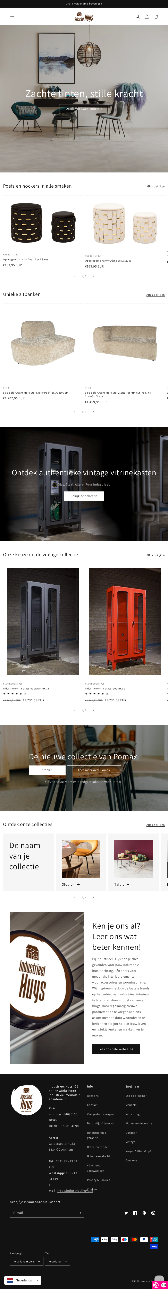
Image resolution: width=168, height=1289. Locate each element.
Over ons (93, 1096)
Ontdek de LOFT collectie (84, 109)
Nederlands (55, 1261)
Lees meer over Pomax (94, 770)
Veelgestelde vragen (100, 1114)
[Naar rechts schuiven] (93, 276)
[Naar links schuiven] (74, 276)
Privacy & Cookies (98, 1180)
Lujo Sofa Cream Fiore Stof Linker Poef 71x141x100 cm (35, 392)
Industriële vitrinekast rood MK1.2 (105, 688)
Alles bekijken (155, 186)
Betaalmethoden (98, 1147)
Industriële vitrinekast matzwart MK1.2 (26, 688)
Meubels (131, 1105)
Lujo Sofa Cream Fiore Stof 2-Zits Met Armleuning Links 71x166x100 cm (118, 394)
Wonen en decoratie (139, 1123)
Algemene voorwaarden (96, 1168)
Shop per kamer (136, 1096)
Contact (92, 1105)
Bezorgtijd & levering (101, 1123)
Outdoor (131, 1133)
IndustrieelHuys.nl (149, 1281)
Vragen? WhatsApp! (138, 1151)
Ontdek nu (47, 770)
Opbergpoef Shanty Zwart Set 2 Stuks (25, 259)
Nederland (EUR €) (24, 1261)
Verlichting (133, 1114)
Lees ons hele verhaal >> (116, 1049)
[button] (12, 16)
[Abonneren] (79, 1212)
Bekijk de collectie (84, 496)
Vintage (130, 1142)
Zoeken (92, 1189)
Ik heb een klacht (98, 1156)
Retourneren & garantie (97, 1135)
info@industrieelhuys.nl (75, 1190)
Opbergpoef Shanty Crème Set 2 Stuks (108, 260)
